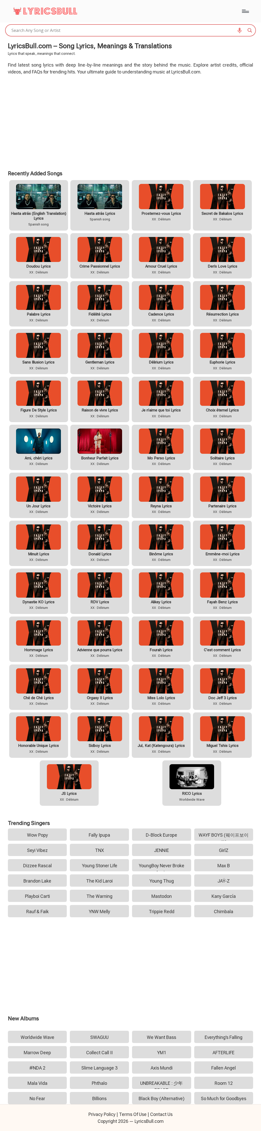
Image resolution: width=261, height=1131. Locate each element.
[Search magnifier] (249, 30)
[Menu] (245, 11)
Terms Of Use (133, 1114)
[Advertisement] (130, 121)
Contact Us (161, 1114)
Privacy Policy (101, 1114)
